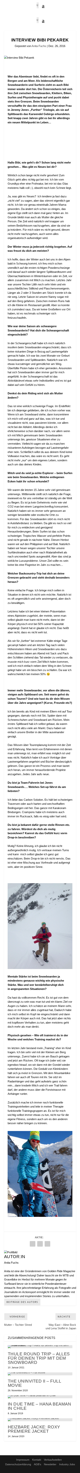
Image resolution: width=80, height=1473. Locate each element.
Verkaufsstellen (53, 1459)
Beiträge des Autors (22, 1302)
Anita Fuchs (39, 46)
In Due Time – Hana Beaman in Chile (39, 1406)
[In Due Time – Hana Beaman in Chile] (40, 1396)
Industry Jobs (67, 1464)
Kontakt (36, 1459)
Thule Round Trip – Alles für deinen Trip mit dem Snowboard (39, 1358)
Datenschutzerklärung (18, 1464)
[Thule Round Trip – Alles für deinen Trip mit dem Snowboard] (40, 1346)
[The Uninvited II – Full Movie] (40, 1373)
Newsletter (50, 1464)
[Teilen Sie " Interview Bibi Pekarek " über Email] (40, 1244)
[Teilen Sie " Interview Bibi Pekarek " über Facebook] (32, 1244)
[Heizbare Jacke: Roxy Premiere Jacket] (40, 1419)
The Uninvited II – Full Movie (34, 1383)
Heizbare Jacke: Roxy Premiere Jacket (34, 1429)
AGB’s (37, 1464)
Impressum (22, 1459)
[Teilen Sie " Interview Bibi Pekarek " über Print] (47, 1244)
